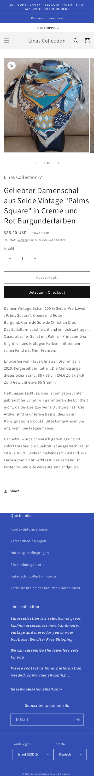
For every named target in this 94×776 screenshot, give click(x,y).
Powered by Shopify (61, 773)
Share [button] (15, 491)
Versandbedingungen (28, 541)
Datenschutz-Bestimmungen (34, 576)
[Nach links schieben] (35, 162)
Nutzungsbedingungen (29, 552)
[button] (6, 40)
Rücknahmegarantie (27, 564)
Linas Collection (40, 773)
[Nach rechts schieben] (58, 162)
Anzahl (9, 248)
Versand (23, 240)
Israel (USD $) (28, 754)
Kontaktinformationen (29, 529)
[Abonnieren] (77, 720)
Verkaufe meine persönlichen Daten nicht (45, 587)
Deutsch (65, 754)
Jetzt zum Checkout (47, 292)
